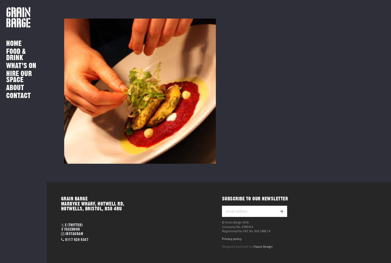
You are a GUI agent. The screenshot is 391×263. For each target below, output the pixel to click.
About (15, 88)
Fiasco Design (263, 246)
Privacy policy (232, 239)
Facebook (72, 230)
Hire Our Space (19, 77)
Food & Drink (16, 55)
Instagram (74, 234)
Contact (18, 96)
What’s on (21, 66)
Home (14, 44)
